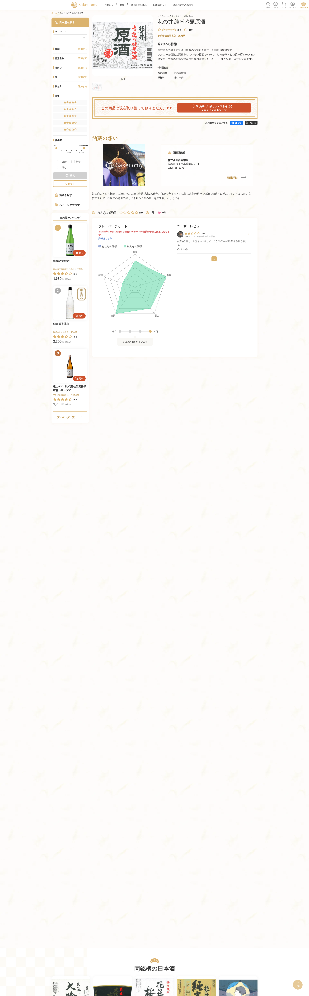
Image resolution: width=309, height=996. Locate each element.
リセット (70, 183)
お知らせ (108, 5)
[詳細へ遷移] (70, 240)
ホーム (54, 13)
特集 (122, 5)
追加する (82, 49)
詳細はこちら (105, 238)
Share (238, 122)
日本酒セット (160, 5)
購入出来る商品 (139, 5)
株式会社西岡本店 (167, 35)
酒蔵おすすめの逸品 (183, 5)
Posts (252, 122)
